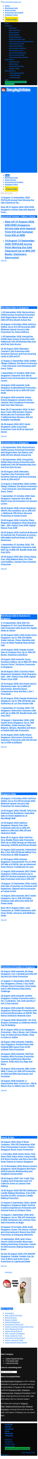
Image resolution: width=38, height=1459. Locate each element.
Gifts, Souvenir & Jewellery (17, 48)
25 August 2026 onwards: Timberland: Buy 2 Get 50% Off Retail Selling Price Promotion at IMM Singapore (18, 852)
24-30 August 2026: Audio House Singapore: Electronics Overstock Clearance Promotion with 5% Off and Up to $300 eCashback (19, 738)
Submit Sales (10, 1446)
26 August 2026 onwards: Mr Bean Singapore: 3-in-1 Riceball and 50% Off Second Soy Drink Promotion (19, 974)
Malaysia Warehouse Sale (15, 1406)
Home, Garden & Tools (16, 50)
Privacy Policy (10, 1444)
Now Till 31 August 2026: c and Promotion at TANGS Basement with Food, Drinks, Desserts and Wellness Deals (18, 911)
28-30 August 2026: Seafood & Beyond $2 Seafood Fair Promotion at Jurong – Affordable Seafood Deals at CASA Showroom (19, 536)
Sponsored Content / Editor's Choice (18, 216)
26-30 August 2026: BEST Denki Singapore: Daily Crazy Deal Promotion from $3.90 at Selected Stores (17, 428)
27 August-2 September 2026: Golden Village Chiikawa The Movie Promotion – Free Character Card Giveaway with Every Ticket (19, 364)
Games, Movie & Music (16, 46)
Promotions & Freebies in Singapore (18, 967)
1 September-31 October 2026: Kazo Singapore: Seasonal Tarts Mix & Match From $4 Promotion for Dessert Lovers (19, 377)
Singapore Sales (11, 15)
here (2, 1415)
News (6, 80)
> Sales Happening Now (16, 73)
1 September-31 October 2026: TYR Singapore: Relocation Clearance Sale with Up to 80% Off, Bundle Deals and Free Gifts (18, 548)
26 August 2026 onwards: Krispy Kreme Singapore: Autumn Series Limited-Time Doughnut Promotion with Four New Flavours (17, 401)
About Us (8, 1439)
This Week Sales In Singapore (15, 307)
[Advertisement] (19, 113)
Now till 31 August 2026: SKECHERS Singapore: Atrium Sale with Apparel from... (18, 209)
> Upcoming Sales (14, 77)
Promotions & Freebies (14, 12)
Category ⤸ (8, 26)
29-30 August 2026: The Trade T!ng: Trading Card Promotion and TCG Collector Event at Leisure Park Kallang (17, 1182)
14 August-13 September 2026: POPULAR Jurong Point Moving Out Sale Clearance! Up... (17, 200)
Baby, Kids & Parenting (13, 1315)
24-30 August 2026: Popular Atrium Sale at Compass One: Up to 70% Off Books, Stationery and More (18, 652)
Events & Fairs (10, 10)
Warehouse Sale (11, 8)
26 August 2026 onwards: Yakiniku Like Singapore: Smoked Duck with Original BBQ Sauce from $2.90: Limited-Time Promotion (17, 1045)
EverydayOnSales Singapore (11, 1381)
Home (7, 6)
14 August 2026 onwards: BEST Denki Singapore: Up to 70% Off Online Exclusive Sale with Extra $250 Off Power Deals (18, 899)
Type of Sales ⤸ (10, 59)
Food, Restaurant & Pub (16, 44)
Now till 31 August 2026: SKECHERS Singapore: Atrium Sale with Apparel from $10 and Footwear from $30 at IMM (20, 228)
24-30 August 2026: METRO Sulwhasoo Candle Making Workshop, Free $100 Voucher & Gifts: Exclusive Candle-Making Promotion (19, 1194)
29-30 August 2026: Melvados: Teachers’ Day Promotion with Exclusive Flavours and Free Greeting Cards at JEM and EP (18, 352)
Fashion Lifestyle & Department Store (21, 41)
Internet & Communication (17, 53)
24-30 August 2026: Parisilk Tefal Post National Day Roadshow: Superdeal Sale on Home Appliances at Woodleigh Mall (18, 814)
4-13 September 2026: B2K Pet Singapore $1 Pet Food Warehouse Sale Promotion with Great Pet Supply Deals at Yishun (19, 626)
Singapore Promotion (22, 1393)
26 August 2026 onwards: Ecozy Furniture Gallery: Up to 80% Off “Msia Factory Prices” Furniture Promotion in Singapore (19, 663)
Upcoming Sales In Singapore (15, 442)
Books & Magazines (15, 37)
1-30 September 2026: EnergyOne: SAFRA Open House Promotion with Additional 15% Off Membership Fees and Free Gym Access (18, 340)
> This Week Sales (14, 75)
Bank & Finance (14, 32)
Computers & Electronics (17, 39)
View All (4, 260)
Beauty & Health (14, 35)
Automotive (13, 28)
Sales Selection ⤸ (10, 71)
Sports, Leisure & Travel (16, 55)
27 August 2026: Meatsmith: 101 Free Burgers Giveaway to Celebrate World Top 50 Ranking (19, 1022)
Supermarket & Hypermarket (18, 57)
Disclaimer (9, 1442)
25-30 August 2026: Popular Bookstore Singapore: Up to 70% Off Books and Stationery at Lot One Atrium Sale (19, 701)
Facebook (8, 1272)
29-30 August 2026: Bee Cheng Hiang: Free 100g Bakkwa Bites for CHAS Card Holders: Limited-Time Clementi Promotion (18, 560)
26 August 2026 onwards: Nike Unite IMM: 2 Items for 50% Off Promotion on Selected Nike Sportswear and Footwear (18, 1072)
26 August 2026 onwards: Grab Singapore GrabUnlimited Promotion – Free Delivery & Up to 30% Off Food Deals (19, 389)
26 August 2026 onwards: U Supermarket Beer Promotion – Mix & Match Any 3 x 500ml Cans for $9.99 (18, 1083)
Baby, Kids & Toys (14, 30)
